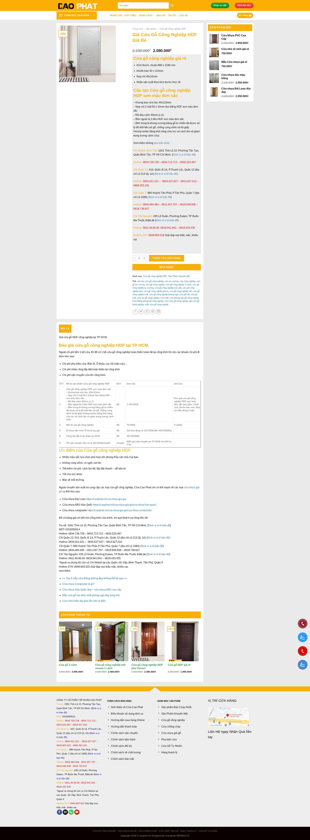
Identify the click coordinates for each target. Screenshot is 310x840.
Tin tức (172, 15)
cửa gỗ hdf (184, 294)
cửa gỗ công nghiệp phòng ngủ (163, 294)
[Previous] (59, 650)
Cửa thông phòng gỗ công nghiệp (147, 301)
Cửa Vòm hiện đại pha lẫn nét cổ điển (84, 601)
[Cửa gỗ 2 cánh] (75, 641)
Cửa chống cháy (148, 831)
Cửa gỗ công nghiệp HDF (173, 29)
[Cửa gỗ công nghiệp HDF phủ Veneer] (148, 641)
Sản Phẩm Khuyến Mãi (179, 276)
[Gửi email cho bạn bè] (147, 311)
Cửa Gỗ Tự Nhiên (208, 831)
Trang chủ (115, 15)
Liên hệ (183, 15)
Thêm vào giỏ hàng (166, 258)
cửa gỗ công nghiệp (155, 284)
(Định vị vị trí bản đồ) (158, 537)
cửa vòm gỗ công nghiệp (176, 301)
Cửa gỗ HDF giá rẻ (179, 665)
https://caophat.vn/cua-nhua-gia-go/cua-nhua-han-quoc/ (124, 504)
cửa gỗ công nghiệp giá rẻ (156, 291)
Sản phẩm (151, 29)
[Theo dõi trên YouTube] (77, 812)
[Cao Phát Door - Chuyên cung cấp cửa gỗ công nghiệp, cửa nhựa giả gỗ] (85, 5)
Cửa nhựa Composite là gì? (78, 584)
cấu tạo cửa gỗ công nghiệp (150, 281)
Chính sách (145, 15)
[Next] (200, 650)
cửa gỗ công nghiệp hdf (181, 291)
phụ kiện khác (162, 143)
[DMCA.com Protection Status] (117, 766)
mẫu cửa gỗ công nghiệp (156, 304)
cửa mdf (164, 298)
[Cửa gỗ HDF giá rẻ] (184, 641)
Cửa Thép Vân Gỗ (168, 831)
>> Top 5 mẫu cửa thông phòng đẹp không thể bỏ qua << (94, 578)
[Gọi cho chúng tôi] (71, 812)
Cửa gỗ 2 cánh (68, 665)
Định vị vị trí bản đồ (159, 525)
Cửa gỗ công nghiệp (104, 831)
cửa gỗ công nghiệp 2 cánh (178, 284)
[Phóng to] (63, 78)
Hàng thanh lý (188, 831)
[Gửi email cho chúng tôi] (65, 812)
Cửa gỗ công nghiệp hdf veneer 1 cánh (110, 667)
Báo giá (161, 15)
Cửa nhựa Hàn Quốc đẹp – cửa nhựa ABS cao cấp (91, 589)
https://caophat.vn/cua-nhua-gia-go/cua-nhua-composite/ (119, 510)
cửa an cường (171, 281)
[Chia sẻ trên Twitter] (141, 311)
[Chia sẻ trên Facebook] (135, 311)
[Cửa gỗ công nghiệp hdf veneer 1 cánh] (111, 641)
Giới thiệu (130, 15)
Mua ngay (166, 267)
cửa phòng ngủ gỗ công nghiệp (184, 298)
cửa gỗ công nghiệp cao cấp (168, 288)
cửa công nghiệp (187, 281)
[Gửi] (172, 5)
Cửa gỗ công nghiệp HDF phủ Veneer (147, 667)
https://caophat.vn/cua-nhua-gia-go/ (106, 499)
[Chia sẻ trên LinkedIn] (158, 311)
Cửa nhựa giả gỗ (127, 831)
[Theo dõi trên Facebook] (59, 812)
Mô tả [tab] (65, 328)
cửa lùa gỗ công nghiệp (148, 298)
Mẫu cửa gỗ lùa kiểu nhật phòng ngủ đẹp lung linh (91, 595)
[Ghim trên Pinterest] (152, 311)
